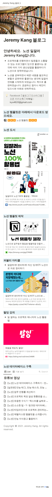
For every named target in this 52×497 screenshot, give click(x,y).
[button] (12, 3)
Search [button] (44, 371)
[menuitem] (7, 371)
